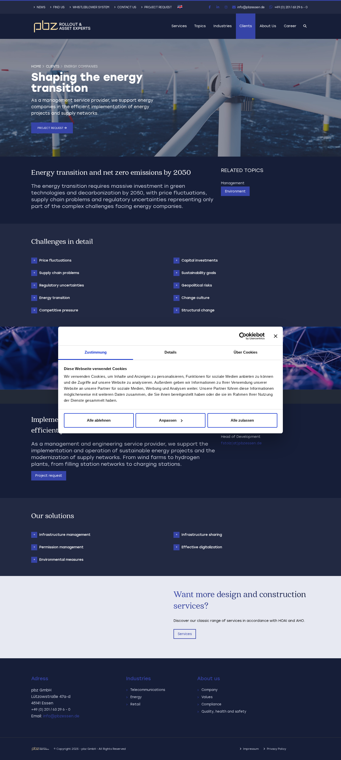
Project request (50, 128)
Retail (136, 704)
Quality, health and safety (224, 711)
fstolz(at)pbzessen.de (241, 443)
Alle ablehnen (99, 420)
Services (179, 26)
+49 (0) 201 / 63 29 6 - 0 (290, 7)
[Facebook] (209, 7)
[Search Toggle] (304, 26)
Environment (235, 191)
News (40, 7)
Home (36, 66)
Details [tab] (170, 352)
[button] (179, 6)
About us (268, 26)
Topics (200, 26)
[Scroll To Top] (332, 754)
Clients (245, 26)
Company (210, 690)
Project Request (157, 7)
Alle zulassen (242, 420)
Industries (222, 26)
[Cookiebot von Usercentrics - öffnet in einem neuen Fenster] (243, 336)
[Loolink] (42, 749)
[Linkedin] (217, 7)
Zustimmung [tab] (96, 352)
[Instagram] (226, 7)
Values (207, 697)
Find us (58, 7)
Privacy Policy (276, 749)
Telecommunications (148, 690)
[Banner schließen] (275, 336)
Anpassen (167, 420)
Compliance (212, 704)
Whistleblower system (90, 7)
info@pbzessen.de (250, 7)
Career (290, 26)
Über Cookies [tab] (245, 352)
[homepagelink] (62, 26)
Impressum (251, 749)
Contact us (126, 7)
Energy (137, 697)
